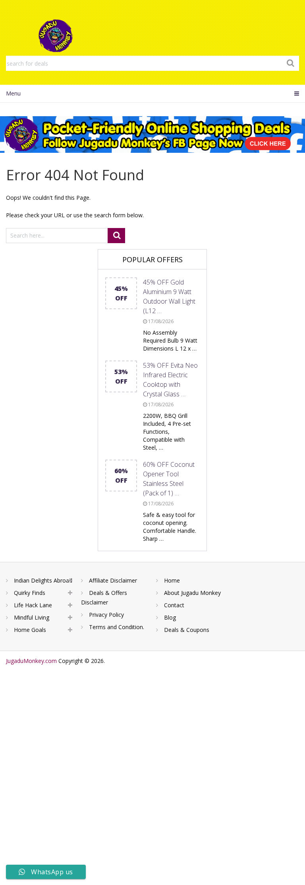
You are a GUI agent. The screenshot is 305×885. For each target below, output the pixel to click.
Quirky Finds (29, 592)
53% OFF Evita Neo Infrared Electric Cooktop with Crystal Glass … (170, 379)
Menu (13, 93)
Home (172, 580)
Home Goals (30, 630)
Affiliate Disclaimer (113, 580)
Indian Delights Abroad (43, 580)
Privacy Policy (106, 614)
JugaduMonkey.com (31, 661)
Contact (174, 605)
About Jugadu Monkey (192, 592)
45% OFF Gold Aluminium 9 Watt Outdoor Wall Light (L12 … (169, 296)
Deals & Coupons (186, 630)
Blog (170, 617)
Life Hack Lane (33, 605)
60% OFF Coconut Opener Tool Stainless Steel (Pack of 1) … (169, 478)
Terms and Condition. (116, 627)
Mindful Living (31, 617)
